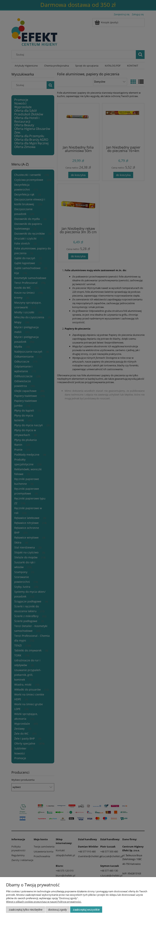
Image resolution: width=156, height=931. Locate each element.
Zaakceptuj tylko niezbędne (25, 909)
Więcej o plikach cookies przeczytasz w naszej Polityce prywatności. (43, 901)
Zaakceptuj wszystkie (86, 909)
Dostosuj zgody (57, 909)
